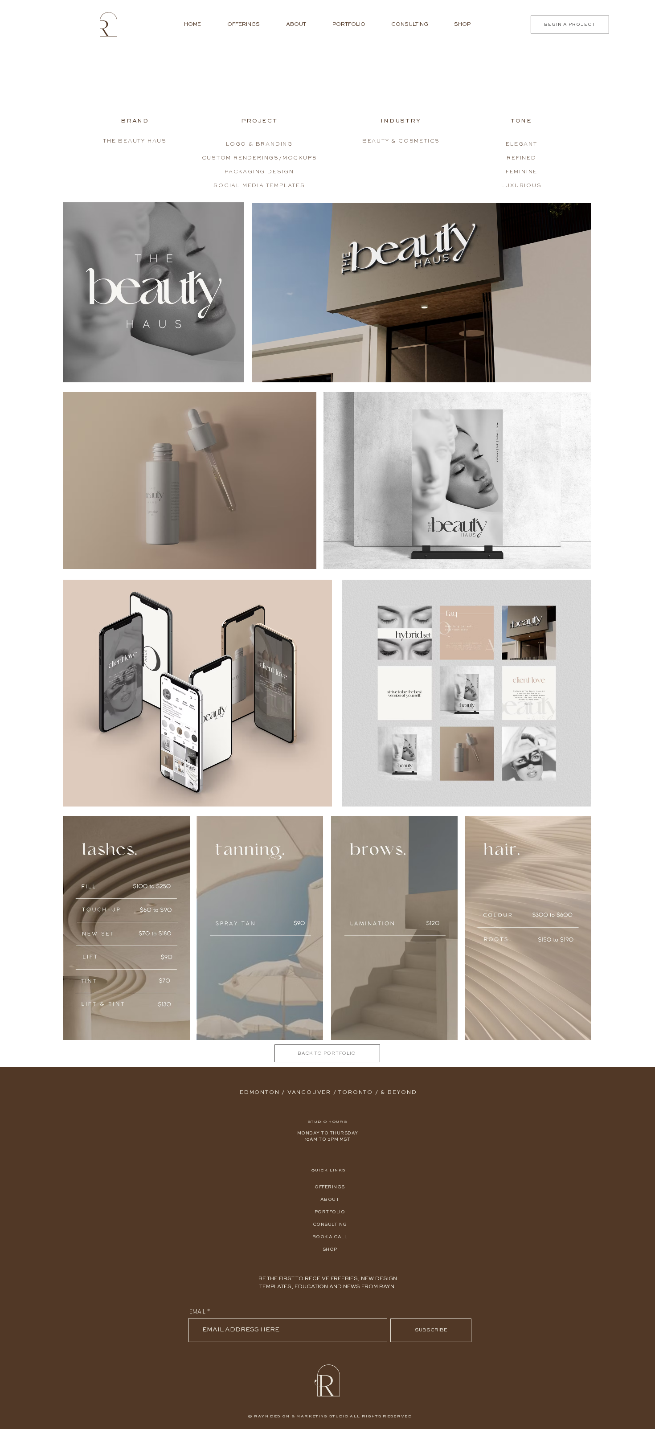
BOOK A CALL (330, 1237)
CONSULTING (330, 1224)
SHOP (330, 1249)
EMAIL (197, 1311)
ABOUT (330, 1199)
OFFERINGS (330, 1187)
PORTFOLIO (330, 1212)
